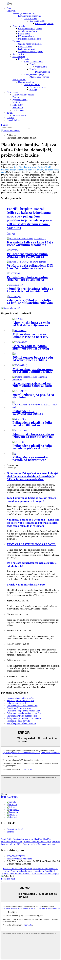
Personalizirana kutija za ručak (20, 698)
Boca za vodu (18, 26)
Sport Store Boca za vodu (24, 167)
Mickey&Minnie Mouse (23, 94)
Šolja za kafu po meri (16, 703)
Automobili (17, 107)
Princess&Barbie (20, 100)
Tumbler (16, 41)
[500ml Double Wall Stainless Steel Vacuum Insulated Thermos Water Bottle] (14, 353)
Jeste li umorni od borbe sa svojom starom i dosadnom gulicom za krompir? (32, 499)
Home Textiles (19, 79)
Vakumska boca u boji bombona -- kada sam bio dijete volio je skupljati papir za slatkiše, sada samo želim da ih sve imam (33, 522)
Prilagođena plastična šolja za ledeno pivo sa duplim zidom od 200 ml (32, 448)
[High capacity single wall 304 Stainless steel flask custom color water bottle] (19, 342)
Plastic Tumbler (25, 46)
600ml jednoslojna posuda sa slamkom (33, 396)
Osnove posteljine (26, 82)
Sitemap (10, 832)
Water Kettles (41, 67)
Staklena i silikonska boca (29, 39)
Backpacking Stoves (44, 23)
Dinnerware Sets (42, 72)
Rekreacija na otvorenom (23, 13)
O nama (10, 117)
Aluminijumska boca (27, 31)
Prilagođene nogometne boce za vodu (23, 710)
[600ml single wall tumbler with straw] (19, 391)
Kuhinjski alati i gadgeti (34, 74)
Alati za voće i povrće (39, 77)
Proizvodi (11, 11)
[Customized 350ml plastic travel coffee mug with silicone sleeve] (14, 273)
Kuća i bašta (23, 59)
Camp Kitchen (30, 18)
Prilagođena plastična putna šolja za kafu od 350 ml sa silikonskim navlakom (27, 279)
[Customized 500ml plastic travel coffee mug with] (12, 250)
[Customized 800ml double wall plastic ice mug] (19, 419)
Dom (9, 8)
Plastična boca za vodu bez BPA (17, 868)
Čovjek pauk (18, 110)
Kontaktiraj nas (13, 120)
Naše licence (12, 92)
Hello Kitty (17, 105)
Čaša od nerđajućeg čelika (30, 44)
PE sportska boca (26, 36)
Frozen (15, 97)
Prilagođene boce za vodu (18, 721)
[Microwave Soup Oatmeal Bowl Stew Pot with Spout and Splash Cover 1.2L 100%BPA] (19, 365)
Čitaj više (11, 234)
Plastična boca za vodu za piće (37, 841)
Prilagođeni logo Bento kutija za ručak (24, 713)
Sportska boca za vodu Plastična (27, 839)
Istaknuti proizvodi (26, 49)
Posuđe (33, 64)
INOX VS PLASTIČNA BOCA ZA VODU (31, 544)
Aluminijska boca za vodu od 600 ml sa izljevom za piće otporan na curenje (31, 325)
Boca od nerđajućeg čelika (30, 28)
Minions (16, 102)
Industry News (19, 115)
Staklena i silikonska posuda (30, 51)
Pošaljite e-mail (8, 879)
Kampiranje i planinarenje (29, 16)
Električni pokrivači (38, 87)
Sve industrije (18, 56)
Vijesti (9, 112)
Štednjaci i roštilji (37, 21)
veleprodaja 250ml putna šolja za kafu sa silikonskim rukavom (30, 301)
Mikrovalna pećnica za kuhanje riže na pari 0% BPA (30, 336)
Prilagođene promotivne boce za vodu (24, 718)
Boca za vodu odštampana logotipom (39, 844)
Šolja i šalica (18, 54)
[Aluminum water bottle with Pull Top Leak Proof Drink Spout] (19, 430)
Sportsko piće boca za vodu (19, 708)
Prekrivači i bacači (32, 84)
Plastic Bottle (24, 33)
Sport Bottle (6, 839)
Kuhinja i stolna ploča (33, 61)
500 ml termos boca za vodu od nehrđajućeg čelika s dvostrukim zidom (32, 360)
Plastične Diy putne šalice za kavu (22, 716)
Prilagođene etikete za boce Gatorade (26, 169)
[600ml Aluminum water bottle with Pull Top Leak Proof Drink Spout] (19, 319)
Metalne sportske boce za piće (20, 700)
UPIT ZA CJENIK (9, 797)
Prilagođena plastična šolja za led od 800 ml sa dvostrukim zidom (32, 425)
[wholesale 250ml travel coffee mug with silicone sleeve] (14, 296)
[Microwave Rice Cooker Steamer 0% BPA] (19, 330)
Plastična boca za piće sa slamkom (22, 705)
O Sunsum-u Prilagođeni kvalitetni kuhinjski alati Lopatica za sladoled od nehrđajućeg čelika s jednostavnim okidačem (33, 476)
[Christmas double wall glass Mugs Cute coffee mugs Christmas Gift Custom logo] (33, 379)
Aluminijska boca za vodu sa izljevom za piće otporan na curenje (33, 436)
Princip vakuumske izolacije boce (26, 584)
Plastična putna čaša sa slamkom (21, 723)
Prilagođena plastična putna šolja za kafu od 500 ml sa (27, 255)
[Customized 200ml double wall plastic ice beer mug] (18, 442)
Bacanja (33, 89)
